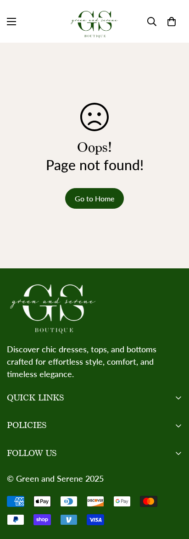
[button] (171, 21)
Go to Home (94, 198)
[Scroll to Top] (172, 490)
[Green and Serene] (94, 21)
